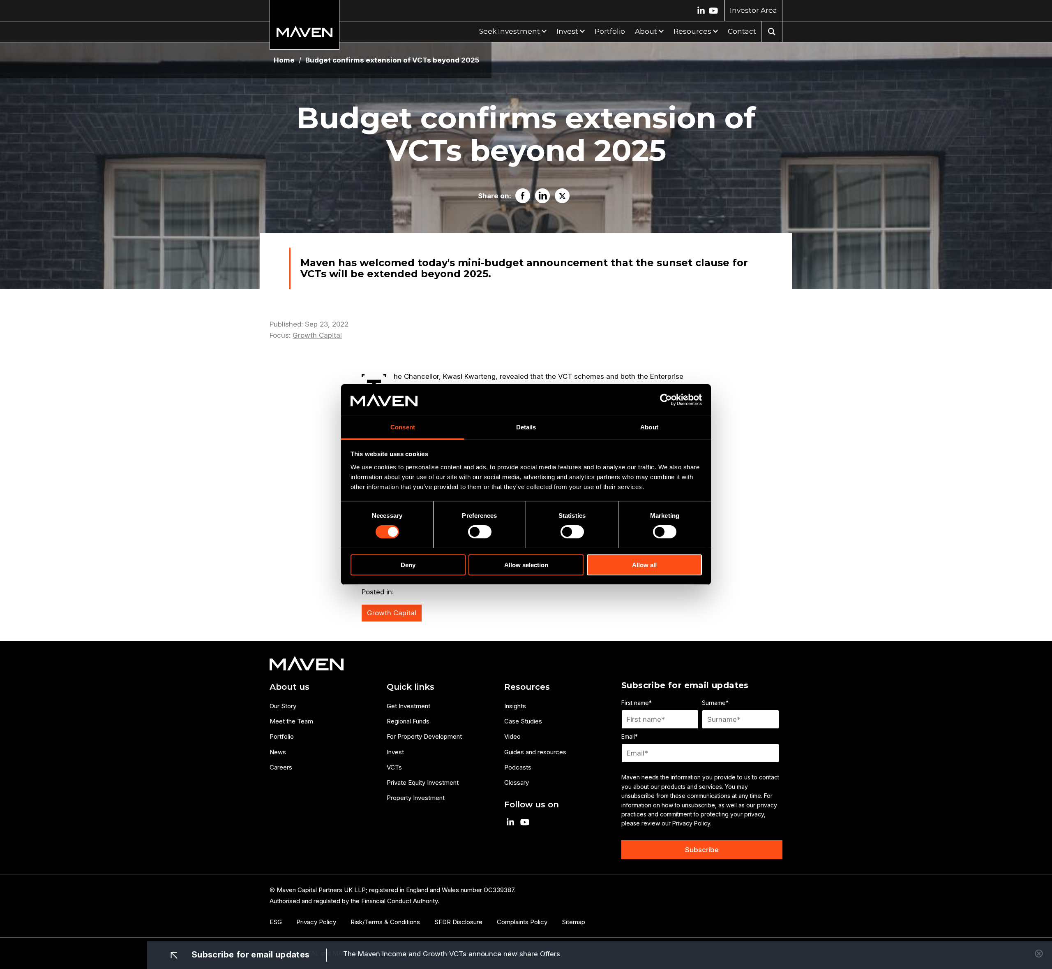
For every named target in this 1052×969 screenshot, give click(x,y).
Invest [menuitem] (395, 752)
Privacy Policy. (691, 823)
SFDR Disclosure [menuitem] (458, 922)
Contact (742, 31)
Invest (567, 31)
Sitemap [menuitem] (573, 922)
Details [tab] (526, 427)
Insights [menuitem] (515, 706)
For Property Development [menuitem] (424, 736)
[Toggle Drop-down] (543, 30)
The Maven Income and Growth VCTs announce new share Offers (451, 954)
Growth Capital (317, 335)
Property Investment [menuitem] (416, 798)
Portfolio (610, 31)
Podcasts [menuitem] (517, 767)
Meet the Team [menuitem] (291, 721)
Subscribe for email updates (249, 954)
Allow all (644, 564)
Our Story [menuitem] (283, 706)
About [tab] (649, 427)
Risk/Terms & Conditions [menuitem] (385, 922)
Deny (408, 564)
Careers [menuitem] (281, 767)
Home (284, 60)
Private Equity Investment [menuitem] (423, 782)
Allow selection (526, 564)
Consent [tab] (402, 427)
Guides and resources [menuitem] (535, 752)
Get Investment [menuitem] (408, 706)
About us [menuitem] (289, 687)
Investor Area (753, 10)
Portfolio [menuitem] (282, 736)
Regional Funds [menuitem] (408, 721)
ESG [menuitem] (276, 922)
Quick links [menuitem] (410, 687)
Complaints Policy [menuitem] (522, 922)
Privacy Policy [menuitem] (316, 922)
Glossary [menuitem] (516, 782)
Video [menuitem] (512, 736)
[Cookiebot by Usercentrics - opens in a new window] (666, 400)
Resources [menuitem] (527, 687)
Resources (692, 31)
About (646, 31)
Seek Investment (509, 31)
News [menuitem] (278, 752)
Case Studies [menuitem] (523, 721)
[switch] (479, 531)
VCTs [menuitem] (394, 767)
